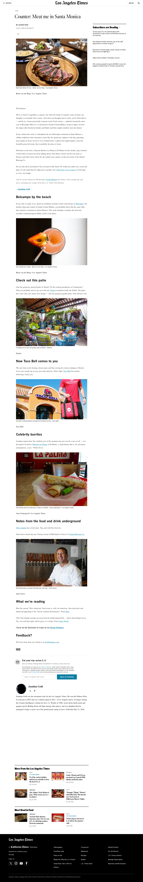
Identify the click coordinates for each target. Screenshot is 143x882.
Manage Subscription (115, 859)
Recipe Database (57, 627)
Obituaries (84, 851)
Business (69, 772)
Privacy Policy (36, 672)
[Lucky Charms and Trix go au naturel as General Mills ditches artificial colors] (58, 776)
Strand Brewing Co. (77, 534)
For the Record (113, 851)
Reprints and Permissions (117, 863)
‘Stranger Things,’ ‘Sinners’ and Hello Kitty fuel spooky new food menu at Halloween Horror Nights (76, 795)
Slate (67, 611)
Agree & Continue (67, 677)
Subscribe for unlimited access (18, 851)
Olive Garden (21, 528)
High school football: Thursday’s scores (106, 58)
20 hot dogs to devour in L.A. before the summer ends (75, 821)
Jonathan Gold (23, 25)
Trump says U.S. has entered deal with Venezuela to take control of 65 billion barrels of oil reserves (109, 33)
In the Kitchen (51, 179)
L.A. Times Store (87, 863)
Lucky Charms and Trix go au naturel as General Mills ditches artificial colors (75, 777)
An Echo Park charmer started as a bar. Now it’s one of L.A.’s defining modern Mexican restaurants (39, 820)
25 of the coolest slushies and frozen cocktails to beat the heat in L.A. (39, 779)
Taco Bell (67, 371)
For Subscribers (34, 774)
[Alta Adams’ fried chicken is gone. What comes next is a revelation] (21, 793)
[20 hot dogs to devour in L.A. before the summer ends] (58, 817)
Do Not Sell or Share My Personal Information (69, 876)
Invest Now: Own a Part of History (63, 865)
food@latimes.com (52, 642)
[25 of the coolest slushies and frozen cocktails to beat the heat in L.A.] (21, 776)
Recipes (83, 855)
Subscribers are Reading (105, 27)
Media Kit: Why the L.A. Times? (64, 859)
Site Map (11, 854)
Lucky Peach (63, 621)
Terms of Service (46, 667)
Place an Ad (58, 855)
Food (16, 10)
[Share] (18, 33)
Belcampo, (80, 203)
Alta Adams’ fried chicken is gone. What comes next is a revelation (39, 794)
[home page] (71, 3)
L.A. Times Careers (115, 855)
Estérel (53, 290)
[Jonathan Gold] (21, 689)
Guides (83, 859)
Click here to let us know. (66, 169)
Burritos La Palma (40, 444)
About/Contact (113, 847)
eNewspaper (58, 847)
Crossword (84, 847)
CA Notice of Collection (51, 876)
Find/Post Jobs (59, 851)
